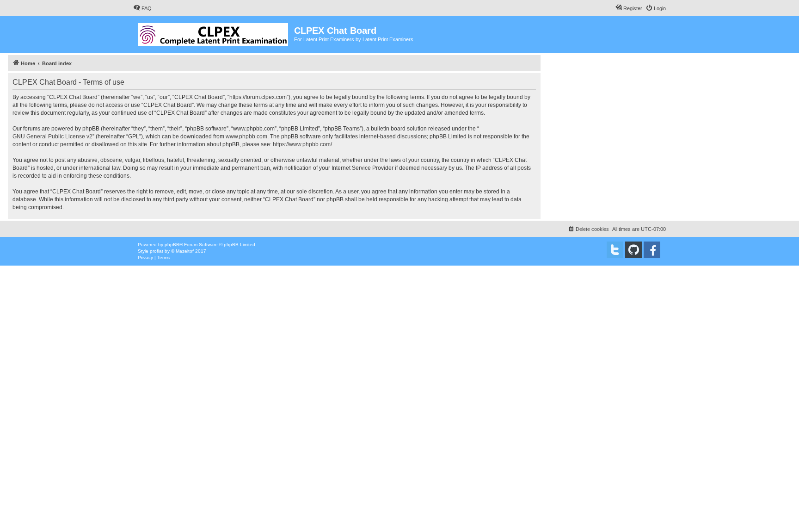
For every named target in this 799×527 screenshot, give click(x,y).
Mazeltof (185, 251)
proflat (156, 251)
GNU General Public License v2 (52, 136)
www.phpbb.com (246, 136)
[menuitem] (142, 8)
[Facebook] (652, 250)
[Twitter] (615, 250)
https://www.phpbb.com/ (302, 144)
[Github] (633, 250)
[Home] (213, 33)
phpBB (172, 244)
